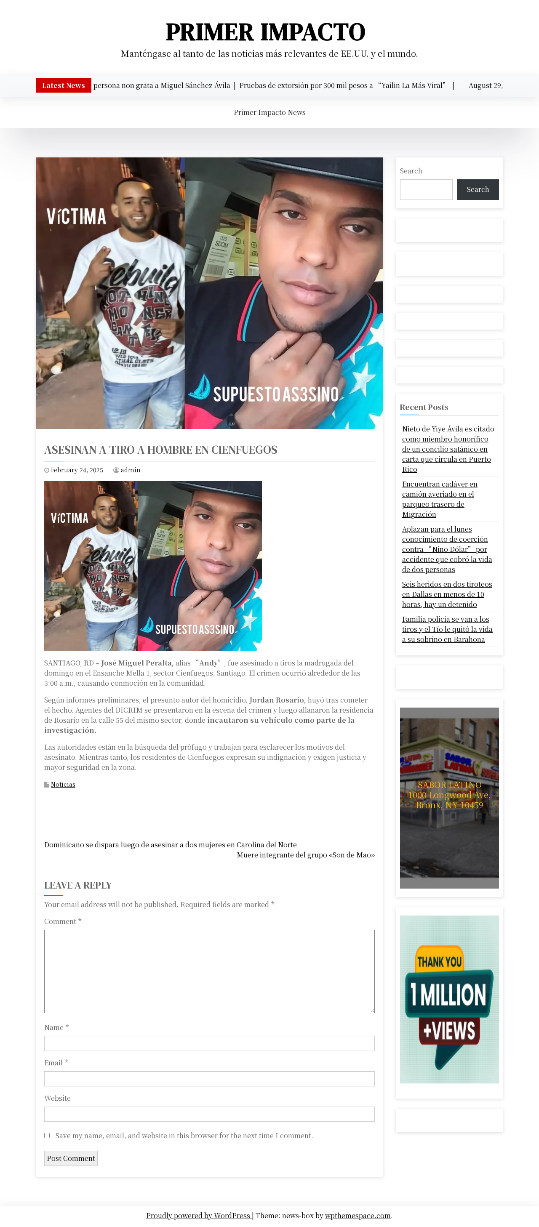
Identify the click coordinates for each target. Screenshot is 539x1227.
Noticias (63, 784)
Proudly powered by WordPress (199, 1215)
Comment (62, 921)
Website (57, 1098)
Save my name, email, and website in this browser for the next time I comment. (184, 1135)
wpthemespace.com (358, 1215)
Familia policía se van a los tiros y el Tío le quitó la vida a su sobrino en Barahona (447, 629)
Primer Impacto (266, 31)
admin (131, 470)
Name (56, 1027)
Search (411, 171)
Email (56, 1062)
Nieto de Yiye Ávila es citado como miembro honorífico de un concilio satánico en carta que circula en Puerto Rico (448, 449)
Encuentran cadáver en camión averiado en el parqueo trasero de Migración (440, 499)
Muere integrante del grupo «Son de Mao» (306, 855)
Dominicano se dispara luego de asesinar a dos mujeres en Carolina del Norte (170, 844)
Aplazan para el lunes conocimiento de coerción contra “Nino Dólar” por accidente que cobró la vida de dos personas (447, 549)
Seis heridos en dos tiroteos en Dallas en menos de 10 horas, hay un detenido (447, 594)
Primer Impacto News (270, 112)
